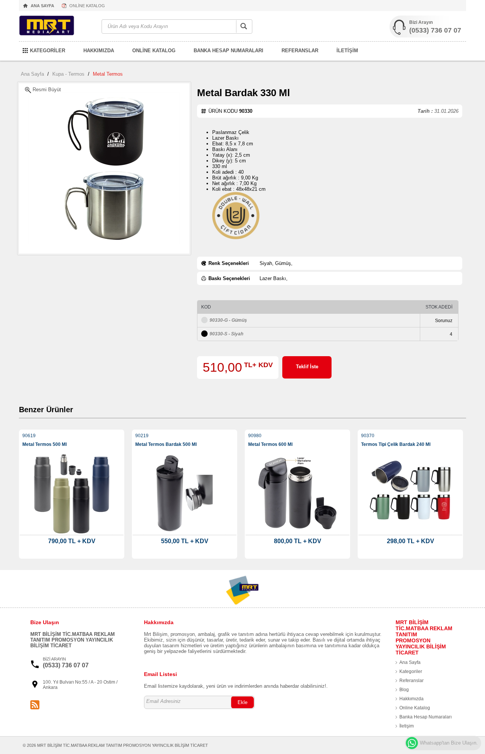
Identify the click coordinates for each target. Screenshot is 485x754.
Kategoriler (410, 671)
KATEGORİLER (47, 50)
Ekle (242, 702)
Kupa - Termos (68, 74)
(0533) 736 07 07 (435, 30)
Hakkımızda (411, 698)
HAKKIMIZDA (98, 50)
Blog (404, 689)
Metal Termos (108, 74)
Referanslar (411, 680)
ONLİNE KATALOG (87, 5)
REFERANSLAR (300, 50)
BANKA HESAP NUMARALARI (228, 50)
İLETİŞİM (347, 50)
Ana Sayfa (32, 74)
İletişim (406, 726)
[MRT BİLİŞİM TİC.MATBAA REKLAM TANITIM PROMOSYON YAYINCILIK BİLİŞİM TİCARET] (56, 27)
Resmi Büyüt (46, 89)
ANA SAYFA (42, 5)
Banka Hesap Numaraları (425, 717)
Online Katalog (414, 707)
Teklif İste (307, 366)
